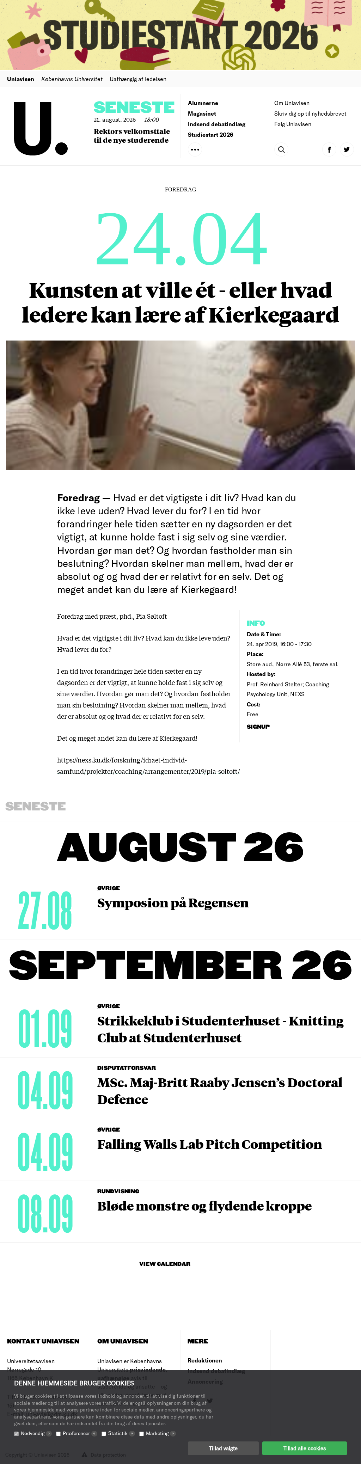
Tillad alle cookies (304, 1448)
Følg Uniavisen (292, 124)
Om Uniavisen (292, 102)
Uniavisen (20, 78)
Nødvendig (35, 1433)
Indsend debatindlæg (216, 124)
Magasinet (202, 113)
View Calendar (164, 1264)
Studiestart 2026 (210, 134)
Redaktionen (205, 1360)
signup (259, 727)
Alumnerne (203, 102)
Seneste (134, 108)
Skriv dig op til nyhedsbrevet (310, 113)
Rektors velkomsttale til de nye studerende (132, 135)
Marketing (160, 1433)
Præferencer (79, 1433)
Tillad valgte (223, 1448)
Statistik (120, 1433)
